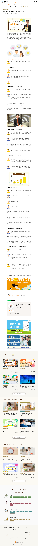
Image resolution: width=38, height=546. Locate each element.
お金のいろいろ (5, 4)
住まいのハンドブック (16, 497)
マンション (22, 497)
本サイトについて (11, 527)
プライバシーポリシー (25, 527)
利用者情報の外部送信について (8, 529)
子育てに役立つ (22, 456)
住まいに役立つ (5, 456)
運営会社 (15, 529)
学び (14, 511)
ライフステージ (19, 6)
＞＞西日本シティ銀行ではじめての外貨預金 (14, 59)
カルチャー (24, 503)
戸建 (26, 497)
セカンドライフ (22, 411)
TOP (1, 4)
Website (11, 310)
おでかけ (14, 6)
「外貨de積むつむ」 (10, 271)
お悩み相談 (12, 520)
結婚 (19, 511)
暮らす (29, 497)
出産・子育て (23, 511)
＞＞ (7, 112)
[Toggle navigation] (36, 2)
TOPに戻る (5, 527)
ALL (11, 497)
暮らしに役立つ (10, 4)
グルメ (14, 503)
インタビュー (12, 512)
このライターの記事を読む (13, 313)
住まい (11, 6)
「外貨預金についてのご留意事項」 (13, 295)
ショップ (29, 503)
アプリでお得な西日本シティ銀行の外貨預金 (15, 112)
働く (16, 511)
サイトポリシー (18, 527)
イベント (20, 503)
